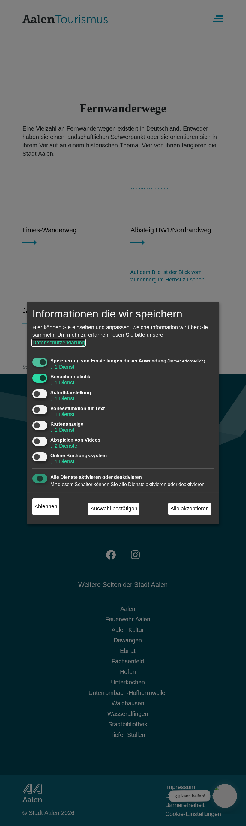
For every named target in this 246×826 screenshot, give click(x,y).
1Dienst (62, 367)
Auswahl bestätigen (114, 509)
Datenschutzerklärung (58, 343)
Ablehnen (45, 506)
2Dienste (63, 446)
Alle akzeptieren (189, 509)
